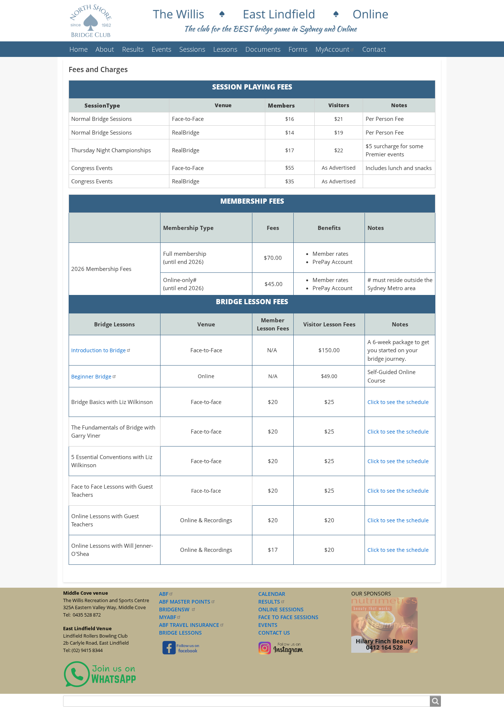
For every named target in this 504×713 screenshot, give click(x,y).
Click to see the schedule (398, 401)
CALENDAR (272, 593)
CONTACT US (272, 632)
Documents (262, 49)
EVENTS (266, 624)
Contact (374, 49)
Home (78, 49)
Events (161, 49)
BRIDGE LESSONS (180, 632)
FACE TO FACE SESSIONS (287, 617)
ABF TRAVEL (189, 624)
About (105, 49)
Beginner (91, 376)
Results (133, 49)
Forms (298, 49)
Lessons (225, 49)
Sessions (192, 49)
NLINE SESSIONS (283, 609)
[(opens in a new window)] (100, 673)
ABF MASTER (184, 601)
